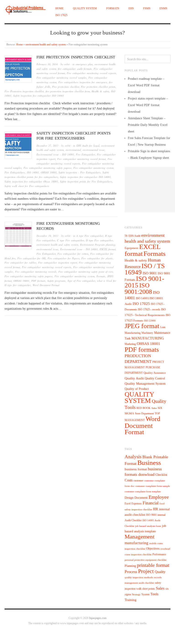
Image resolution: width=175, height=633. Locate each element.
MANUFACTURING (147, 338)
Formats (112, 8)
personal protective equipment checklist (145, 560)
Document (141, 497)
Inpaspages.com (97, 618)
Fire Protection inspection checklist (75, 57)
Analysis (133, 456)
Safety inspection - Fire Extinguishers (80, 172)
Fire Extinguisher (85, 154)
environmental (73, 150)
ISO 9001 (150, 273)
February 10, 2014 (47, 64)
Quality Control (155, 378)
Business (149, 462)
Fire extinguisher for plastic (97, 258)
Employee (159, 497)
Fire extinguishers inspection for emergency (82, 82)
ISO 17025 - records (149, 309)
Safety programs (56, 280)
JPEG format (142, 325)
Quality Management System (145, 383)
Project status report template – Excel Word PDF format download (148, 105)
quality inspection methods (139, 577)
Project (146, 571)
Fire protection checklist (65, 86)
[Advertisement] (150, 189)
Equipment (131, 248)
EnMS (163, 8)
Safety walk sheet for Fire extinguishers (27, 186)
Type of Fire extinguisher (81, 280)
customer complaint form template (143, 491)
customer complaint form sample (152, 486)
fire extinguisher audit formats (75, 68)
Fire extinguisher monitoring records (36, 271)
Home (59, 8)
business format (136, 469)
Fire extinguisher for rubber (20, 262)
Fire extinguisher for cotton (72, 253)
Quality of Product (137, 389)
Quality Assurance (155, 372)
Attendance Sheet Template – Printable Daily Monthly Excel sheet (147, 125)
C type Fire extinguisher (70, 240)
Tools (154, 594)
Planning (130, 566)
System (145, 594)
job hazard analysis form (148, 526)
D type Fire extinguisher (99, 240)
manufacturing (136, 543)
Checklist (161, 474)
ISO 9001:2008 (138, 288)
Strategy (136, 594)
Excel (128, 503)
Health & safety (100, 91)
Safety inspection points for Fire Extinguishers (86, 181)
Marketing (130, 344)
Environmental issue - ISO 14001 (55, 154)
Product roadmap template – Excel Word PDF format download (146, 85)
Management (139, 536)
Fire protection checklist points (98, 86)
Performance (159, 554)
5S (126, 235)
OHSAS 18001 (49, 172)
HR (155, 509)
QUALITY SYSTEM (85, 8)
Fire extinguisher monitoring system (93, 167)
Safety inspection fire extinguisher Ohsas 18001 (31, 181)
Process (131, 571)
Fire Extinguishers (15, 172)
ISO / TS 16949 (145, 269)
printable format (153, 565)
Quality (160, 572)
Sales (154, 408)
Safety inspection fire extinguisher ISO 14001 (38, 95)
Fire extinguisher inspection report (57, 262)
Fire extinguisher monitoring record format (81, 159)
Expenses (136, 503)
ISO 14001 (33, 172)
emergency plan (84, 64)
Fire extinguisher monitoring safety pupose (47, 167)
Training (130, 600)
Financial (151, 503)
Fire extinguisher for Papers (64, 258)
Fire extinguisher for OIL (31, 258)
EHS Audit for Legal (87, 145)
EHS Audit (134, 235)
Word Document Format (46, 285)
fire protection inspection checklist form (68, 91)
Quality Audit (134, 378)
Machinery (147, 332)
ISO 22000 (150, 320)
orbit (66, 64)
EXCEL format (108, 249)
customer (138, 480)
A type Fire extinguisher (89, 235)
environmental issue (94, 150)
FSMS (146, 8)
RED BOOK (143, 408)
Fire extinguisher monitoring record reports (91, 73)
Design (129, 497)
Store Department (144, 413)
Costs (129, 480)
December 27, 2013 (47, 145)
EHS (131, 8)
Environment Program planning (97, 244)
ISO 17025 (61, 15)
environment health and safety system (46, 44)
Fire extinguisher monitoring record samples (61, 77)
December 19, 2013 (47, 235)
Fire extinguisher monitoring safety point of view (85, 271)
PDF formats (38, 280)
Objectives (153, 548)
